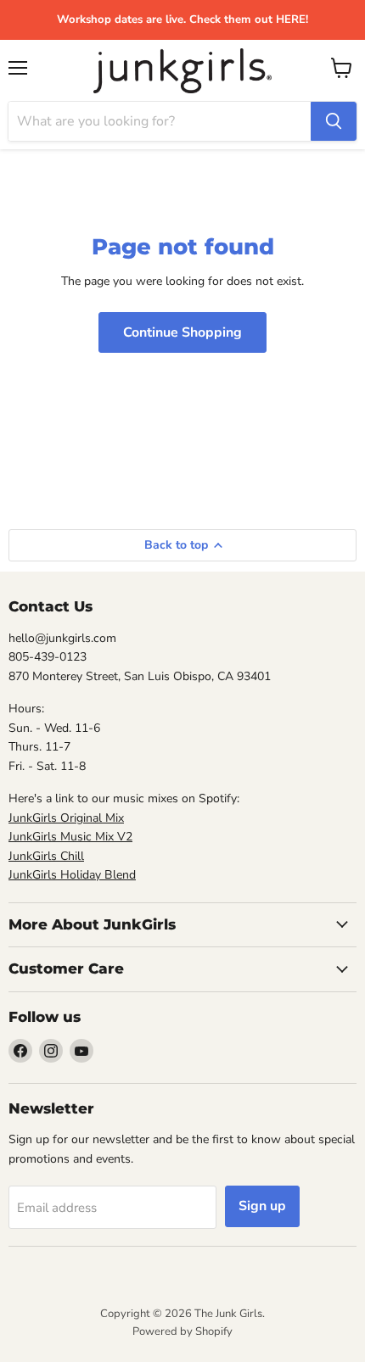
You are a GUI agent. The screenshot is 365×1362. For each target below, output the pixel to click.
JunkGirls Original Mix (66, 818)
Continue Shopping (182, 332)
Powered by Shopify (182, 1331)
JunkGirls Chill (46, 856)
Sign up (262, 1206)
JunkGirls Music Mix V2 (70, 837)
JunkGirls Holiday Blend (72, 875)
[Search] (334, 121)
